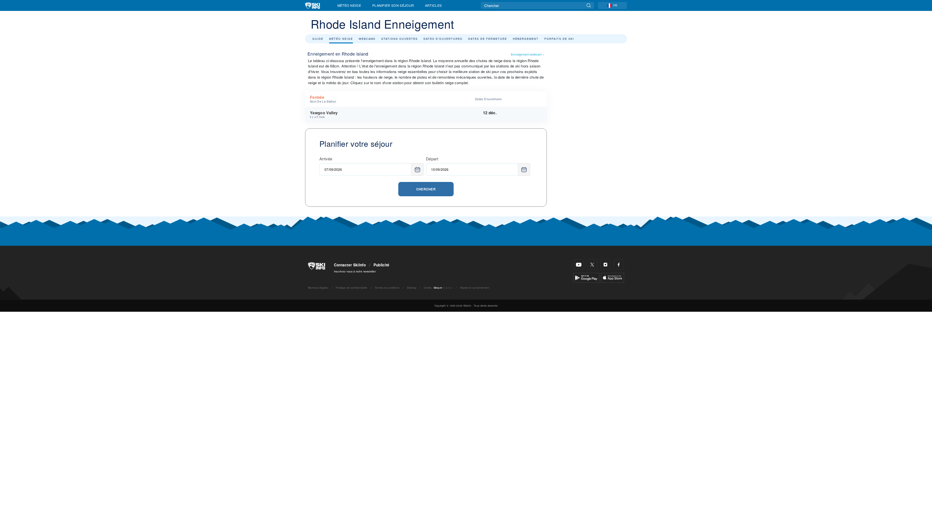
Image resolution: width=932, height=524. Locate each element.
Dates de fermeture (487, 39)
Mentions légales (318, 287)
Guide (317, 39)
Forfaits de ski (559, 39)
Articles (433, 5)
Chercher (426, 189)
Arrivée (325, 159)
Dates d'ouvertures (443, 39)
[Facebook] (619, 264)
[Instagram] (605, 264)
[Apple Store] (612, 277)
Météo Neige (349, 5)
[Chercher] (588, 5)
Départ (432, 159)
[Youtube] (579, 264)
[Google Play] (586, 277)
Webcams (367, 39)
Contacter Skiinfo (350, 265)
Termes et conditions (387, 287)
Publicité (382, 265)
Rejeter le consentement (474, 287)
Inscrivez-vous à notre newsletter (355, 271)
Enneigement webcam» (527, 54)
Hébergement (526, 39)
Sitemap (411, 287)
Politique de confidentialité (351, 287)
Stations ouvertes (399, 39)
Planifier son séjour (393, 5)
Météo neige (341, 39)
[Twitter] (592, 264)
